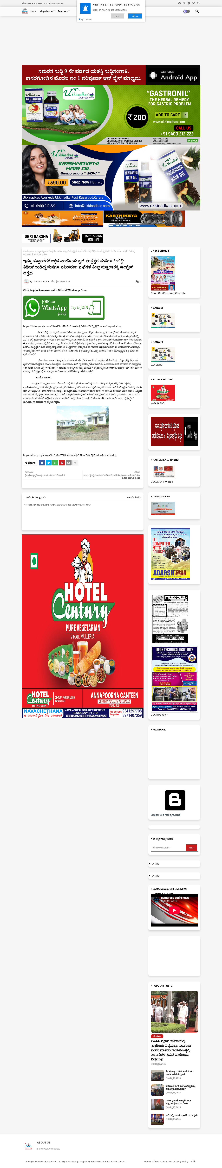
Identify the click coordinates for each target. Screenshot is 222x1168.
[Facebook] (42, 462)
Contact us (40, 3)
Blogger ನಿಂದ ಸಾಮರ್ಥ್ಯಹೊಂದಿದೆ (165, 814)
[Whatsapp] (55, 462)
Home (33, 11)
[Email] (69, 462)
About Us (26, 3)
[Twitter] (49, 462)
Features (63, 11)
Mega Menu (46, 11)
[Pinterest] (62, 462)
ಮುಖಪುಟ (28, 251)
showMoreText (56, 3)
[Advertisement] (111, 41)
